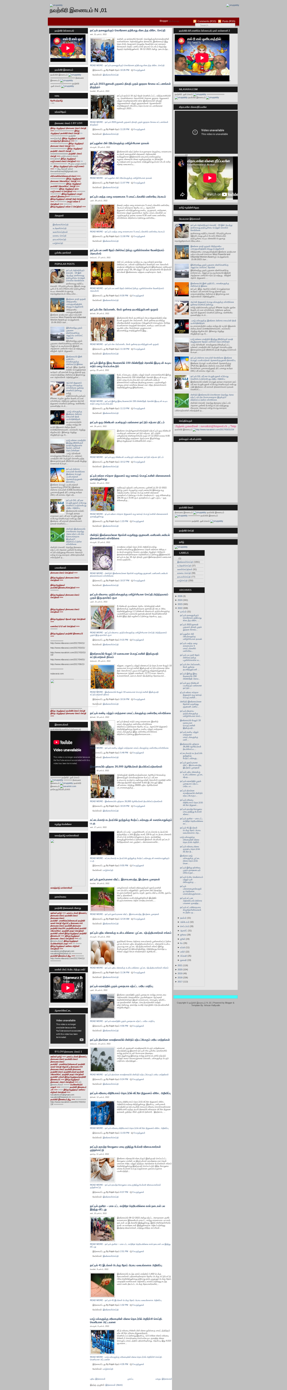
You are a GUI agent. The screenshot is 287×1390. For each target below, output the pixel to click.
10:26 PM (124, 70)
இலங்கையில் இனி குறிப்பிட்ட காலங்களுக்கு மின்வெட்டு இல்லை (74, 360)
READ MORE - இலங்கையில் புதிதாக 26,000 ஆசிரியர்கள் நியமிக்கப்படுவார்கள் (126, 801)
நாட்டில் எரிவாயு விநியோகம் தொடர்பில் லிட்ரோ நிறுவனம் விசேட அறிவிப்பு (130, 1093)
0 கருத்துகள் (139, 70)
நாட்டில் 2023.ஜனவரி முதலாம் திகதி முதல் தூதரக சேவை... (191, 627)
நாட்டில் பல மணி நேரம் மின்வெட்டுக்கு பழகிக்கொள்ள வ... (190, 657)
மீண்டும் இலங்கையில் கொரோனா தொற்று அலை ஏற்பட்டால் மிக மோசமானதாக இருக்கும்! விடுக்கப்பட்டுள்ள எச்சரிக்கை (75, 536)
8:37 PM (124, 1192)
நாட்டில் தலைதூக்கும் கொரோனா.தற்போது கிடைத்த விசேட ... (190, 618)
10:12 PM (124, 462)
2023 (180, 604)
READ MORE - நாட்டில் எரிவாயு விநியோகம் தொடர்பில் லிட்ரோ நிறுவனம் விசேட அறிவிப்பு (129, 1128)
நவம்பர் (183, 918)
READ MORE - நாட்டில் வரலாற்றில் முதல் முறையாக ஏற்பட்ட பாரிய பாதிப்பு (122, 1021)
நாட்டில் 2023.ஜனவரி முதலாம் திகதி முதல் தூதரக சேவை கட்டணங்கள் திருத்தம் (130, 85)
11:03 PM (124, 1133)
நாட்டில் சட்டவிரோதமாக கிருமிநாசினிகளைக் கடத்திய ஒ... (190, 910)
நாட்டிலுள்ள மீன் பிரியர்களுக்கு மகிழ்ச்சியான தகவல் (119, 143)
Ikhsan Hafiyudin (212, 1005)
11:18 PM (124, 349)
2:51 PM (124, 1251)
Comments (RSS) (207, 21)
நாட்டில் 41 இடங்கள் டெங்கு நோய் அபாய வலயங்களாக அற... (190, 830)
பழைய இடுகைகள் (163, 1379)
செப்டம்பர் (184, 926)
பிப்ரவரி (183, 956)
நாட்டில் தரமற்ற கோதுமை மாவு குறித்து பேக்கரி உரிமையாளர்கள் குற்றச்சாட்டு (125, 1148)
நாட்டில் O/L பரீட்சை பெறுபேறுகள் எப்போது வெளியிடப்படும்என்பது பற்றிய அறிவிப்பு (76, 504)
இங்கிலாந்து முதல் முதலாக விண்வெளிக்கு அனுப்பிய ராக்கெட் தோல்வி (74, 333)
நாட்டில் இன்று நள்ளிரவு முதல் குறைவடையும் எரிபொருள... (190, 870)
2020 (180, 969)
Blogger (164, 21)
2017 (180, 981)
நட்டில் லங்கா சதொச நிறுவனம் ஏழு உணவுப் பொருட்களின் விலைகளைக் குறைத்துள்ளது (130, 477)
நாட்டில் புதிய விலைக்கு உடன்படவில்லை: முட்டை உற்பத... (191, 774)
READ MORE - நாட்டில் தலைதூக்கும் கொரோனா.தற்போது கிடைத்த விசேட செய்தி (127, 65)
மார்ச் (182, 952)
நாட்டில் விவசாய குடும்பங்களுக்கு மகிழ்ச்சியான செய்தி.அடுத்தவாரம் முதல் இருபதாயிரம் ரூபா (129, 596)
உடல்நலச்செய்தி (60, 228)
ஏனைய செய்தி (59, 236)
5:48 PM (124, 752)
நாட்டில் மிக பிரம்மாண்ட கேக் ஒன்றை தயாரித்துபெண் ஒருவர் (124, 309)
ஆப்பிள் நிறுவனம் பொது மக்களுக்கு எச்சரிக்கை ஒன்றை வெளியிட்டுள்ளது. (75, 387)
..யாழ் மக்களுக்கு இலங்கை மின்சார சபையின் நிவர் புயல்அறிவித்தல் (74, 415)
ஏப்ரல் (182, 947)
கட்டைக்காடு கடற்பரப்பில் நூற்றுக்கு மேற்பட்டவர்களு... (191, 755)
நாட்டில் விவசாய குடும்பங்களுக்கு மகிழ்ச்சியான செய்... (191, 713)
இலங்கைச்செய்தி (61, 224)
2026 (180, 596)
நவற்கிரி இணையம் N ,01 (78, 10)
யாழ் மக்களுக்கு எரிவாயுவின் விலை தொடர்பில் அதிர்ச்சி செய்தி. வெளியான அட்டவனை (126, 1320)
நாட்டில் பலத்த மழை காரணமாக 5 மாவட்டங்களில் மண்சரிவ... (188, 647)
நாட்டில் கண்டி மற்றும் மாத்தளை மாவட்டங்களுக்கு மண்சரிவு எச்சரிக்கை (130, 713)
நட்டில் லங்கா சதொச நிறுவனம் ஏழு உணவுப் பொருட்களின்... (191, 695)
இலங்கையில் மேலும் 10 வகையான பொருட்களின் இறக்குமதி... (190, 724)
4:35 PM (124, 1364)
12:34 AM (124, 919)
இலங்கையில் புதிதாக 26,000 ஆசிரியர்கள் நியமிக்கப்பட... (190, 746)
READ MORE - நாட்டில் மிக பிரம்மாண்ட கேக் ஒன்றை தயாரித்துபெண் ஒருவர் (124, 344)
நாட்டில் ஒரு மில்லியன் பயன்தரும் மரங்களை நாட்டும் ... (191, 685)
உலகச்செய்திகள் (60, 232)
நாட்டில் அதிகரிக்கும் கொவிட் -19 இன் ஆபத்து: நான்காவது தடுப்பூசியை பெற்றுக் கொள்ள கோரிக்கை (75, 275)
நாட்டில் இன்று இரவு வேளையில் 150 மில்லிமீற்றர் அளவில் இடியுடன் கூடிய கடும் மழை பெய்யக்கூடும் (130, 364)
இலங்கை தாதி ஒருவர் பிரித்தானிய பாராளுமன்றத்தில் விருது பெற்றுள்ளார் (76, 303)
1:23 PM (124, 521)
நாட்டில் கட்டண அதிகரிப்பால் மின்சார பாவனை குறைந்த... (191, 900)
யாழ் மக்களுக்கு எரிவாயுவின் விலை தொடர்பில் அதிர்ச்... (190, 839)
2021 (180, 965)
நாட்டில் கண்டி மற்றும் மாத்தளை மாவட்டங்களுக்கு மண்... (189, 736)
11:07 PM (124, 182)
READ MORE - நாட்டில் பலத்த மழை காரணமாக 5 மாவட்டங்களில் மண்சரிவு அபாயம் (127, 231)
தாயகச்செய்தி (59, 239)
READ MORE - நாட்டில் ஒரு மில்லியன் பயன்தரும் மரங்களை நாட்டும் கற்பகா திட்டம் (127, 457)
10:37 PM (124, 580)
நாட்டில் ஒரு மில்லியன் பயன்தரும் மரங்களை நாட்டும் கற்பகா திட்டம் (127, 422)
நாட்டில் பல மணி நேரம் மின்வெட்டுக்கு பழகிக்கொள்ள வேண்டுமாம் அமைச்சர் (127, 252)
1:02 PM (124, 1305)
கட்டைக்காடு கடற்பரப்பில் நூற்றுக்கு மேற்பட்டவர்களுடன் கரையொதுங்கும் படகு (131, 821)
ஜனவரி (183, 960)
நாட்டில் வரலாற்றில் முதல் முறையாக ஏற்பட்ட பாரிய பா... (190, 783)
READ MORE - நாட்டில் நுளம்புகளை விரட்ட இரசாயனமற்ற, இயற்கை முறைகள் (124, 914)
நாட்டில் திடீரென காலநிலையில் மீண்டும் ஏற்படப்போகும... (191, 793)
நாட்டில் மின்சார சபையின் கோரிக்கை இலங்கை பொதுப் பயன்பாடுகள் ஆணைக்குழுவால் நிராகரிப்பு (75, 475)
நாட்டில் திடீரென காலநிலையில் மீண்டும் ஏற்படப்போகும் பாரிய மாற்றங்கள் (130, 1039)
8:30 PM (124, 295)
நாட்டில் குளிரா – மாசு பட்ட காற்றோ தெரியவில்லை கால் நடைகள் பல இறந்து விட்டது (127, 1207)
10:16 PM (124, 699)
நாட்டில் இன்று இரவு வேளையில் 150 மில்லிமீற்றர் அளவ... (190, 676)
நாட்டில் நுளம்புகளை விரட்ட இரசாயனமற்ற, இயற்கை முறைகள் (125, 879)
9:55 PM (124, 865)
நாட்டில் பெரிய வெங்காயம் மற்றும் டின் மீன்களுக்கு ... (191, 879)
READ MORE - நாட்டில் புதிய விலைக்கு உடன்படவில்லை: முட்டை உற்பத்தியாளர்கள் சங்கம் (129, 968)
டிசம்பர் (183, 611)
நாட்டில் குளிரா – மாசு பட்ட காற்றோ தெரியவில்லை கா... (191, 821)
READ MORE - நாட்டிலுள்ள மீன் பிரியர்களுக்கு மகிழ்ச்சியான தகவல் (121, 178)
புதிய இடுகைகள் (97, 1379)
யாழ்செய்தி (58, 243)
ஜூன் (182, 939)
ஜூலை (183, 935)
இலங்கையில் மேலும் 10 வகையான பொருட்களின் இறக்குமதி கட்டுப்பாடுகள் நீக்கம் (124, 655)
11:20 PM (124, 129)
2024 (180, 600)
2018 (180, 977)
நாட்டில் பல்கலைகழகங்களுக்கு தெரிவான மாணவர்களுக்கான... (191, 890)
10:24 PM (124, 806)
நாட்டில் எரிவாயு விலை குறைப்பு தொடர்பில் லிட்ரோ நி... (190, 849)
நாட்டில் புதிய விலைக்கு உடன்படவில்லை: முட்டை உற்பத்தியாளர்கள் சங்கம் (130, 932)
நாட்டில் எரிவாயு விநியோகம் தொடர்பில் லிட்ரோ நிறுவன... (191, 802)
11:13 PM (124, 408)
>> (66, 131)
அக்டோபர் (184, 922)
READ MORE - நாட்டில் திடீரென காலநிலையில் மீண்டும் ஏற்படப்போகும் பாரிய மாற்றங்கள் (129, 1074)
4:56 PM (124, 1026)
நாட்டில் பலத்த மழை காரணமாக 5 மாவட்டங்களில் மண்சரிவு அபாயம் (128, 196)
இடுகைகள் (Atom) (114, 1385)
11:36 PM (124, 972)
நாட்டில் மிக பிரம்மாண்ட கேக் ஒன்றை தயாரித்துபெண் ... (190, 667)
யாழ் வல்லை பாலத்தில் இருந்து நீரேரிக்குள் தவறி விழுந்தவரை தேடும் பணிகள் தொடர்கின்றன (76, 445)
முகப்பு (130, 1379)
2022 (180, 608)
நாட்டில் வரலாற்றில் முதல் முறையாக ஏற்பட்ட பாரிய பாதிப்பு (121, 986)
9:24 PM (124, 1079)
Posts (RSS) (228, 21)
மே (181, 943)
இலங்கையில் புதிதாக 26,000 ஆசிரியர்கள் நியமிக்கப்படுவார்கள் (126, 766)
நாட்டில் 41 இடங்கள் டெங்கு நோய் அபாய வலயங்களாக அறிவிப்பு (126, 1265)
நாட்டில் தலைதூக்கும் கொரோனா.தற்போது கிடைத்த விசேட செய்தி (127, 30)
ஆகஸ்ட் (183, 930)
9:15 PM (124, 640)
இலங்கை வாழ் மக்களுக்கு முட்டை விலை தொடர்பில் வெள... (190, 859)
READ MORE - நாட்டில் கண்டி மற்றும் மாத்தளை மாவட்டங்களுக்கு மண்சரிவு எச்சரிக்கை (129, 748)
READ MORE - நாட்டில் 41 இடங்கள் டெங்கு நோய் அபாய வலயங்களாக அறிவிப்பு (126, 1300)
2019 (180, 973)
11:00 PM (124, 236)
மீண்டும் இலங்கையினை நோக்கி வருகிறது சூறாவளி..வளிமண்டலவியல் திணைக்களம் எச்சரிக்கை (130, 536)
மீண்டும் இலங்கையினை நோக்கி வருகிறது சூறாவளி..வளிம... (190, 704)
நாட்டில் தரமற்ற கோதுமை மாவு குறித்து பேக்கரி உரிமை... (191, 811)
